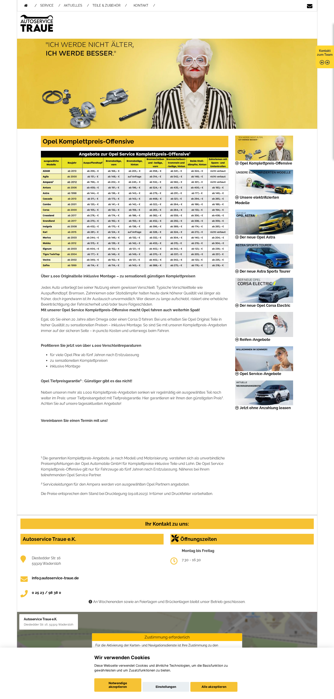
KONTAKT (141, 5)
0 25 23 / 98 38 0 (46, 592)
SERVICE (47, 5)
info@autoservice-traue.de (55, 578)
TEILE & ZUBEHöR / (109, 5)
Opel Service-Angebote (260, 374)
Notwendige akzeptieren (118, 685)
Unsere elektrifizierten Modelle (257, 200)
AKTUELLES (73, 5)
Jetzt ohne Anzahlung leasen (265, 408)
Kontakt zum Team (325, 52)
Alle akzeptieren (214, 687)
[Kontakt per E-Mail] (309, 4)
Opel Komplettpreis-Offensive (265, 163)
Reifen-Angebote (254, 339)
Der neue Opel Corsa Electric (264, 305)
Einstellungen (166, 687)
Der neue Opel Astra (257, 237)
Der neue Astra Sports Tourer (264, 271)
